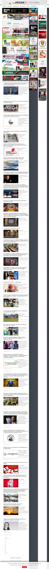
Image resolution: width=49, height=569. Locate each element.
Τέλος (6, 553)
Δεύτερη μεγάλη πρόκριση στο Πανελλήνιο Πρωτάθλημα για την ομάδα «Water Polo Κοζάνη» (15, 116)
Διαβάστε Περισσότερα (8, 96)
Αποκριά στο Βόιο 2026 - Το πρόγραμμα (12, 282)
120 (5, 547)
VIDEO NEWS (9, 6)
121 (5, 548)
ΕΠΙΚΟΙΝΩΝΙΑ (33, 6)
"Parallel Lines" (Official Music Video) (11, 228)
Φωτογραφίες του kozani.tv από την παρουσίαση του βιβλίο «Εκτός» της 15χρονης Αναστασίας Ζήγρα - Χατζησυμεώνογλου (15, 268)
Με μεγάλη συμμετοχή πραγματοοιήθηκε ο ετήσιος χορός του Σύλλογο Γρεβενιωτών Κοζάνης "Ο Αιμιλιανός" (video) (14, 338)
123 (5, 551)
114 (5, 539)
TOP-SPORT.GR (22, 6)
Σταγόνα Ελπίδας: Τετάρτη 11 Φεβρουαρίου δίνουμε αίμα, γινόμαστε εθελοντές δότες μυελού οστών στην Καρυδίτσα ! (14, 476)
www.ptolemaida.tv (13, 560)
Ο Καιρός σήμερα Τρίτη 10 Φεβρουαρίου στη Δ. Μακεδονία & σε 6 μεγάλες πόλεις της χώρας (13, 158)
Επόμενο (6, 552)
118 (5, 544)
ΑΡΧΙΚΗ (4, 6)
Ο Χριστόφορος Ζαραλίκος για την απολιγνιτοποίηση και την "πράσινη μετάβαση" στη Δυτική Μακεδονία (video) (15, 173)
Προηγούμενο (7, 538)
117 (5, 543)
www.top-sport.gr (18, 560)
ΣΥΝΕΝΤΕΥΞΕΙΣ (15, 6)
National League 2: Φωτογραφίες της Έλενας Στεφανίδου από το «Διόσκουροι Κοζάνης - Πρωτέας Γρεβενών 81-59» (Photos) (15, 296)
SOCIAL (28, 6)
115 (5, 541)
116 (5, 542)
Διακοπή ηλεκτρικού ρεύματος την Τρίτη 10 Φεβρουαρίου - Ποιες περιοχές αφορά (12, 504)
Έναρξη (6, 537)
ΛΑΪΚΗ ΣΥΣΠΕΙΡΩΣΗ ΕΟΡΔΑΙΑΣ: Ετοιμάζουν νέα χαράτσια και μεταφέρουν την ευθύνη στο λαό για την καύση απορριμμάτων (14, 145)
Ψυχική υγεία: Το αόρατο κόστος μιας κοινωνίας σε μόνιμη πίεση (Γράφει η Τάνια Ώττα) (14, 519)
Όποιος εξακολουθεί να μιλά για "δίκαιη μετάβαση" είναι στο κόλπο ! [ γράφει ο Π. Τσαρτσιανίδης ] (42, 11)
